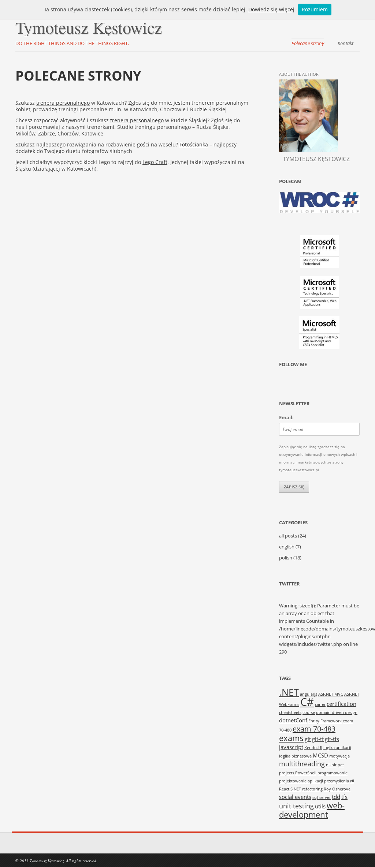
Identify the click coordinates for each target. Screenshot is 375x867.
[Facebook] (299, 382)
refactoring (312, 789)
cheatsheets (290, 712)
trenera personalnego (63, 102)
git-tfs (332, 739)
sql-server (321, 797)
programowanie (333, 772)
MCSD (320, 755)
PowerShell (305, 772)
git (308, 739)
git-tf (318, 739)
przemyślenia (336, 781)
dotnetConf (293, 720)
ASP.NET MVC (330, 694)
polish (285, 558)
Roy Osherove (337, 789)
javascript (291, 747)
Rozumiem (315, 9)
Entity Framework (325, 720)
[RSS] (327, 382)
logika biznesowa (295, 756)
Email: (286, 417)
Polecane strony (308, 43)
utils (320, 806)
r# (352, 781)
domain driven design (336, 712)
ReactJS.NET (290, 789)
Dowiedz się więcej (271, 9)
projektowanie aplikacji (301, 781)
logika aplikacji (337, 747)
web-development (312, 810)
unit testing (296, 805)
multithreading (302, 763)
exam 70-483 (314, 728)
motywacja (339, 756)
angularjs (308, 694)
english (286, 547)
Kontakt (345, 43)
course (308, 712)
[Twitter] (285, 382)
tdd (336, 796)
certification (341, 703)
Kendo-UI (313, 747)
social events (295, 796)
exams (291, 737)
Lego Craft (154, 162)
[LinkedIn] (313, 382)
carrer (320, 704)
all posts (288, 536)
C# (307, 702)
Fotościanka (193, 144)
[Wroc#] (319, 211)
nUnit (331, 764)
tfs (344, 796)
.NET (289, 692)
